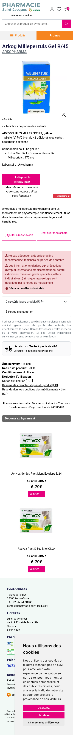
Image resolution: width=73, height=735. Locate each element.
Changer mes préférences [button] (44, 722)
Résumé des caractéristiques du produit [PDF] (30, 385)
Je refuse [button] (43, 715)
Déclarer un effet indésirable (26, 288)
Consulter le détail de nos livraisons (33, 350)
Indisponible (21, 179)
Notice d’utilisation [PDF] (17, 381)
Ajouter (35, 494)
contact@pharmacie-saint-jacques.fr (27, 605)
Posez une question (20, 311)
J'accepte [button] (44, 707)
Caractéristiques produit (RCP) (25, 301)
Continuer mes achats (54, 233)
